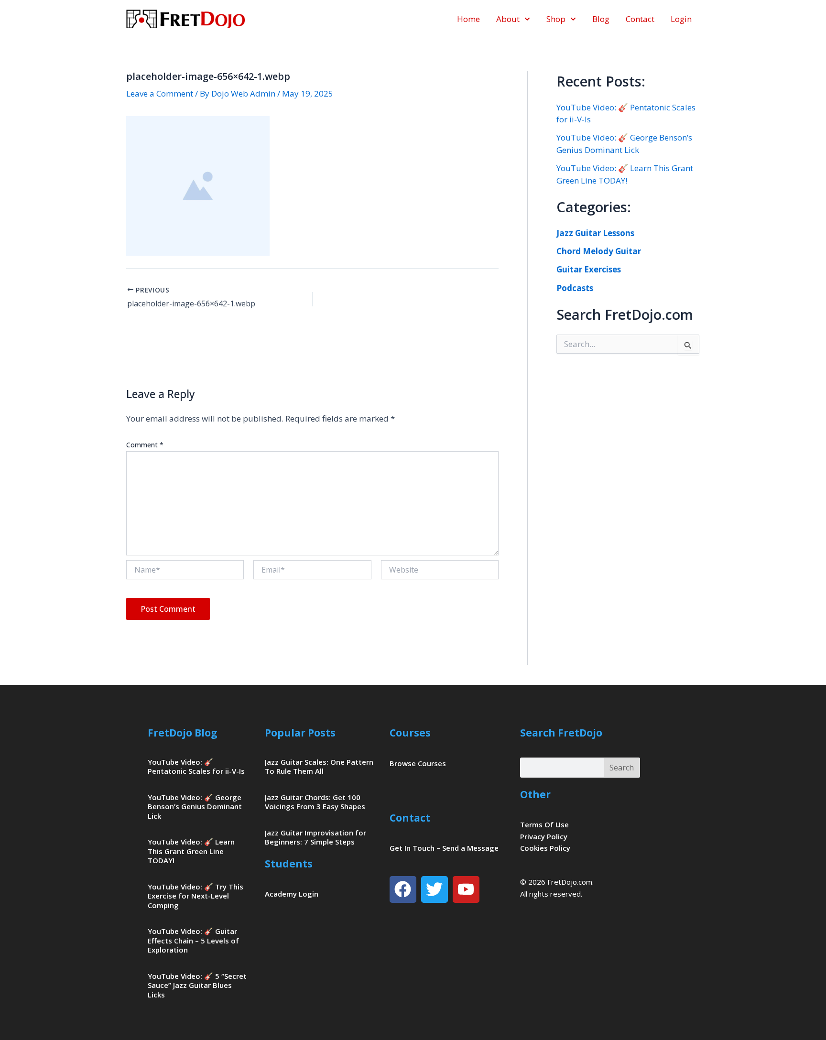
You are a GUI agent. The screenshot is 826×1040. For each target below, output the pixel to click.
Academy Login (291, 894)
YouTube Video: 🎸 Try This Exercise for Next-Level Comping (195, 896)
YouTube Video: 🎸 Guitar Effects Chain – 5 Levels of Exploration (193, 940)
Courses (410, 732)
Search (621, 767)
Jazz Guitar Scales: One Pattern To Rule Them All (319, 766)
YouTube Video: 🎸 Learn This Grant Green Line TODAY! (191, 851)
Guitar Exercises (588, 269)
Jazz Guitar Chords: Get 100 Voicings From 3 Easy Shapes (315, 802)
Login (681, 18)
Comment (144, 444)
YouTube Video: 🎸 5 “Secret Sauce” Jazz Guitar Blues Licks (197, 985)
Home (468, 18)
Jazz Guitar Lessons (595, 233)
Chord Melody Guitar (598, 251)
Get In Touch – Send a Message (444, 848)
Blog (600, 18)
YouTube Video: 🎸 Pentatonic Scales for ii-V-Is (196, 766)
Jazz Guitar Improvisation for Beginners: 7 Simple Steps (315, 837)
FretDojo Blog (182, 732)
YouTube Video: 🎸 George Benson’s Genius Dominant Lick (195, 806)
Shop (555, 18)
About (508, 18)
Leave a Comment (159, 93)
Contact (640, 18)
